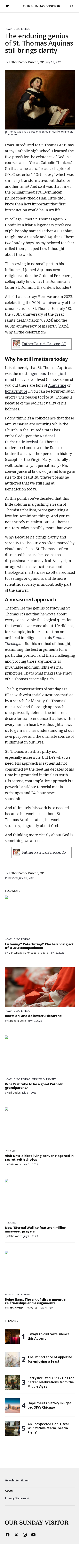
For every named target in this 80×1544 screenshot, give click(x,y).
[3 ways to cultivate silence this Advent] (12, 1336)
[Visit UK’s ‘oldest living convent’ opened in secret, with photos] (40, 1127)
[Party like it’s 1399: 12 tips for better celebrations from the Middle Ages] (12, 1382)
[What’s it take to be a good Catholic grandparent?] (40, 1055)
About (9, 1490)
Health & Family (44, 1079)
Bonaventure (16, 391)
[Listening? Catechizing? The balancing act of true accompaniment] (40, 915)
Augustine (57, 385)
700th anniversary (48, 302)
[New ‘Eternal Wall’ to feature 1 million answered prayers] (40, 1199)
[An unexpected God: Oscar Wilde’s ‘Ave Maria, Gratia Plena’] (12, 1428)
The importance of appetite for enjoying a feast (49, 1359)
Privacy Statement (17, 1498)
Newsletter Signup (17, 1480)
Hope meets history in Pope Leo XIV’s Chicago (49, 1405)
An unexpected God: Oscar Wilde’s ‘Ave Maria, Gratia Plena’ (48, 1428)
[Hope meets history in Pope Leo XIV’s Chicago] (12, 1405)
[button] (7, 6)
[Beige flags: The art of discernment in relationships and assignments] (40, 1270)
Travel (11, 1150)
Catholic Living (18, 28)
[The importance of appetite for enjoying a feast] (12, 1359)
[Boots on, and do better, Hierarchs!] (40, 987)
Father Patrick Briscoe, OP (44, 344)
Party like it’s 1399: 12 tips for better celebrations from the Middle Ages (50, 1382)
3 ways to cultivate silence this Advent (48, 1336)
